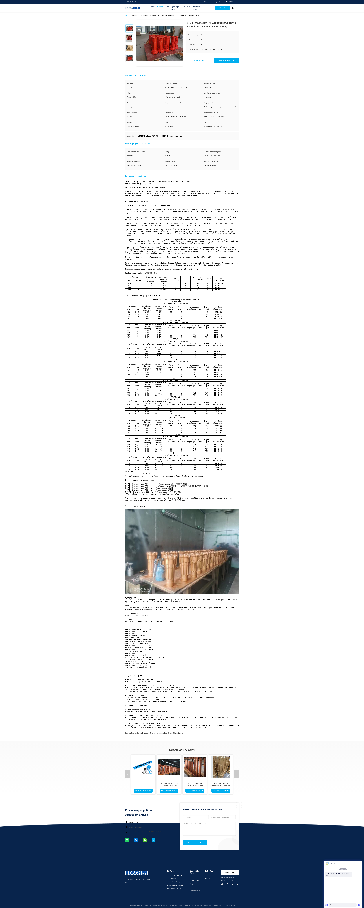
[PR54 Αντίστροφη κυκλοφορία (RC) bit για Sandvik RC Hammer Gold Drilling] (159, 43)
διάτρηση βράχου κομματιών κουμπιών (143, 733)
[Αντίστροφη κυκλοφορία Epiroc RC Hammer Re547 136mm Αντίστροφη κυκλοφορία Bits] (169, 767)
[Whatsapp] (129, 841)
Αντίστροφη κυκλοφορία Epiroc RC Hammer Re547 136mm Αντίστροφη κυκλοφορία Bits (169, 786)
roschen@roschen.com (135, 827)
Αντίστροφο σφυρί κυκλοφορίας (147, 15)
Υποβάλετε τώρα (194, 843)
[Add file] (326, 905)
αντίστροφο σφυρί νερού (164, 733)
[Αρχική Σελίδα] (132, 8)
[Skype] (138, 841)
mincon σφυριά (178, 733)
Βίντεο (167, 7)
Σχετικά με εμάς (175, 8)
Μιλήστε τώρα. (222, 8)
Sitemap (192, 887)
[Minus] (359, 863)
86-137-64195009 (229, 877)
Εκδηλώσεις (187, 7)
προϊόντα (134, 15)
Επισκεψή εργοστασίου (195, 881)
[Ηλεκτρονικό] (156, 841)
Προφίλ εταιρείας (195, 877)
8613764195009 (133, 822)
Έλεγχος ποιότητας (195, 884)
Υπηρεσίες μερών (196, 8)
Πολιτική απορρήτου (134, 905)
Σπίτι (153, 7)
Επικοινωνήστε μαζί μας (195, 891)
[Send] (359, 905)
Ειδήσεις (207, 878)
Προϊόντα (160, 7)
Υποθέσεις (208, 875)
